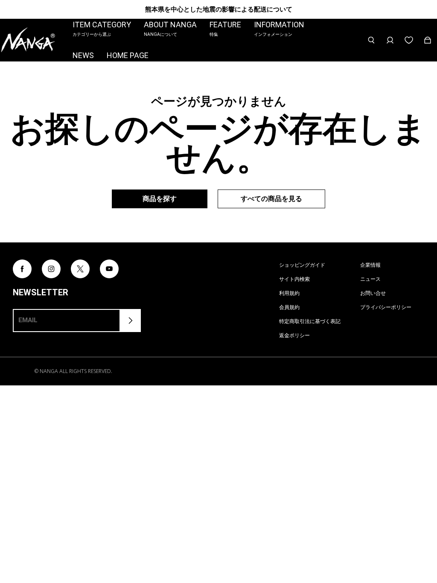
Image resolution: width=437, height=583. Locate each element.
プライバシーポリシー (385, 307)
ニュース (370, 279)
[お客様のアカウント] (390, 40)
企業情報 (370, 264)
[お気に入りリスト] (409, 40)
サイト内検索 (294, 279)
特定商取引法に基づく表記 (310, 321)
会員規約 (289, 307)
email (28, 320)
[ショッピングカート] (427, 40)
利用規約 (289, 293)
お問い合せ (373, 293)
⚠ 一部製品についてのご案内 (219, 9)
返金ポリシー (294, 335)
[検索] (371, 40)
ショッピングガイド (302, 264)
